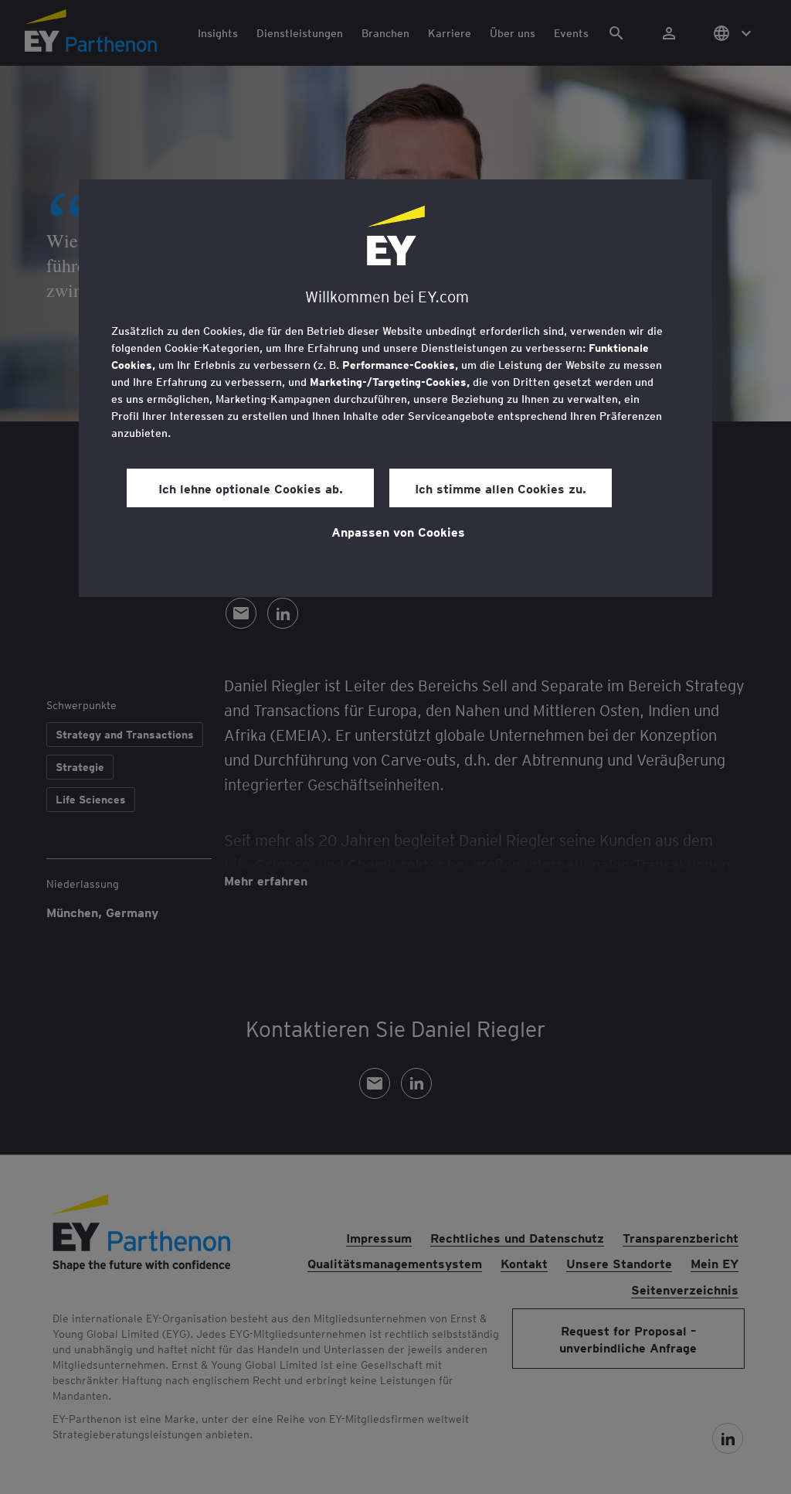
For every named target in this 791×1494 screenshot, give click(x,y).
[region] (395, 388)
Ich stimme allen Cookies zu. (500, 487)
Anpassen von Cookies (398, 531)
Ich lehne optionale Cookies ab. (250, 487)
